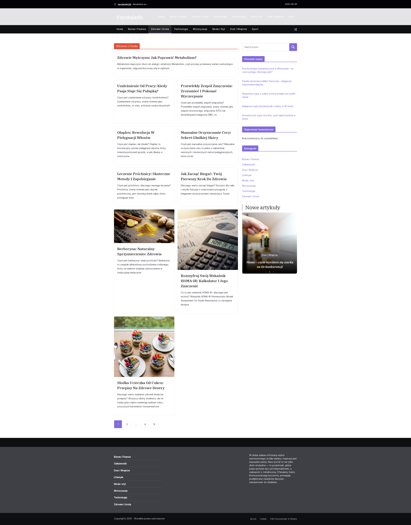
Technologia (220, 16)
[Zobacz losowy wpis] (295, 29)
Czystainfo (130, 17)
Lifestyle (246, 175)
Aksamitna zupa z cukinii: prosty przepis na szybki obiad (141, 4)
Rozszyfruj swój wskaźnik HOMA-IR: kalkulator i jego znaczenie (204, 280)
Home (161, 16)
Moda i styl (256, 16)
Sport (291, 16)
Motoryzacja (238, 16)
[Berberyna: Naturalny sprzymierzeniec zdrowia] (144, 226)
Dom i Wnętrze (275, 16)
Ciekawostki (248, 164)
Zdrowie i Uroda (200, 16)
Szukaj (293, 47)
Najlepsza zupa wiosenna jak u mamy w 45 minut (267, 106)
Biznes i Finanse (178, 16)
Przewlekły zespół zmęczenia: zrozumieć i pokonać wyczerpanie (206, 90)
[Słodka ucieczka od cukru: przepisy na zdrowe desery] (144, 347)
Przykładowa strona (283, 519)
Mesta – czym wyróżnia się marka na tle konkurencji (269, 264)
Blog (253, 519)
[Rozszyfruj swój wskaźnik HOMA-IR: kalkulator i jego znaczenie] (208, 239)
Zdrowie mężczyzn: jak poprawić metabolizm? (157, 57)
